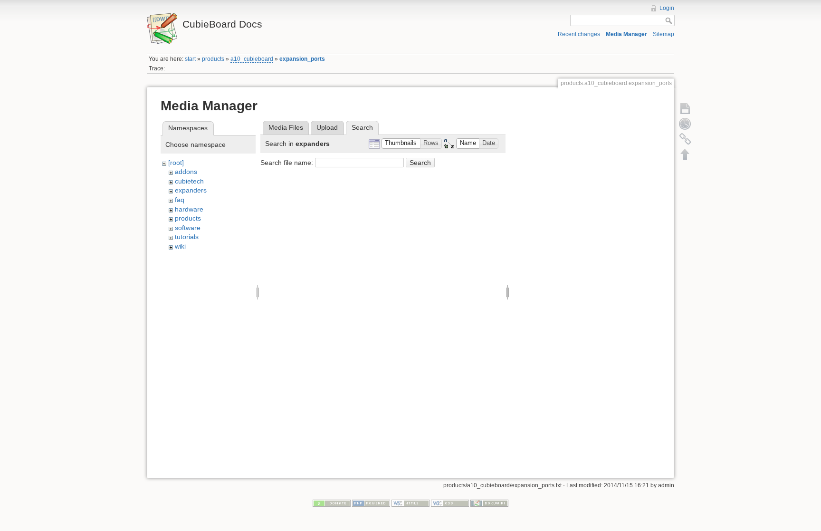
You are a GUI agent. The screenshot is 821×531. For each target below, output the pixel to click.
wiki (180, 246)
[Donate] (332, 502)
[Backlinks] (685, 138)
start (190, 59)
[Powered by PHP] (371, 502)
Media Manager (626, 34)
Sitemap (663, 34)
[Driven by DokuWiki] (489, 502)
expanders (191, 190)
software (187, 228)
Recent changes (579, 34)
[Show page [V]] (685, 108)
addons (186, 171)
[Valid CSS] (450, 502)
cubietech (189, 181)
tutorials (187, 237)
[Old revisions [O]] (685, 123)
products (213, 59)
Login (666, 8)
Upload (327, 127)
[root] (176, 162)
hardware (189, 209)
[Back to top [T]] (685, 154)
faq (179, 199)
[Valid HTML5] (410, 502)
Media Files (285, 127)
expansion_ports (302, 59)
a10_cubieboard (251, 59)
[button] (401, 143)
